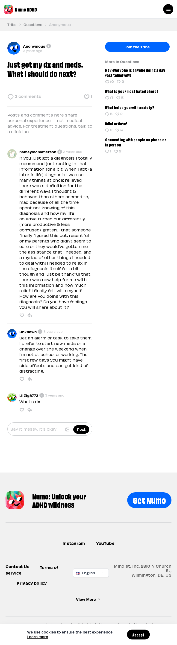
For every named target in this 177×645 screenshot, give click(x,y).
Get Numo (149, 499)
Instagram (73, 543)
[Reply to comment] (29, 315)
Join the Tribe (137, 46)
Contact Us (18, 566)
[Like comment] (21, 315)
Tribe (12, 24)
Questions (33, 24)
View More (86, 599)
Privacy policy (32, 583)
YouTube (105, 543)
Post (81, 429)
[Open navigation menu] (168, 9)
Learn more (37, 636)
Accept (138, 634)
